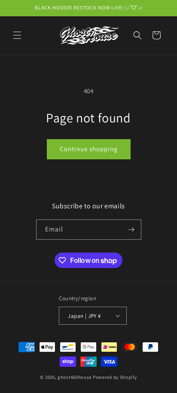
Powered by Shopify (115, 377)
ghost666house (75, 377)
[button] (17, 35)
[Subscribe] (131, 229)
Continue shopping (89, 149)
